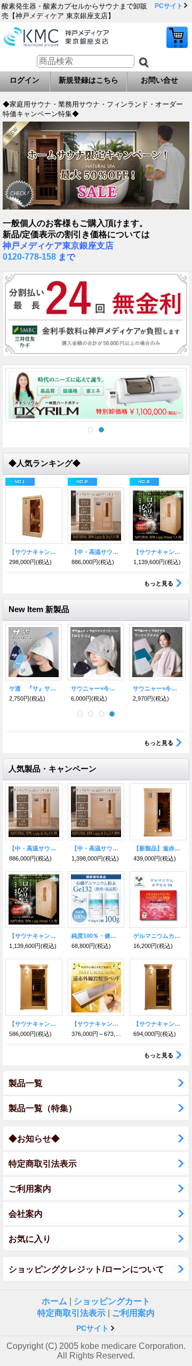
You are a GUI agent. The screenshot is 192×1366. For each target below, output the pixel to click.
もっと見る (158, 583)
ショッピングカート (177, 37)
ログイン (24, 80)
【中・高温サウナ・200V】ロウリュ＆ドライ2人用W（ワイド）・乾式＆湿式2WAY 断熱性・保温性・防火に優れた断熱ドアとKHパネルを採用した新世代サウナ (96, 848)
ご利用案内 (30, 1188)
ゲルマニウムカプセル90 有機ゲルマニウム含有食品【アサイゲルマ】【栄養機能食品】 (158, 936)
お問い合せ (159, 80)
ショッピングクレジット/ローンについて (86, 1269)
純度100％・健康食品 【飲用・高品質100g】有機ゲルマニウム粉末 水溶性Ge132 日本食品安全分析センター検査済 (96, 936)
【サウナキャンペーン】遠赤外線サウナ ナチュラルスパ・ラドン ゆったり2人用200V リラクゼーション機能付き (158, 1024)
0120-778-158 (29, 256)
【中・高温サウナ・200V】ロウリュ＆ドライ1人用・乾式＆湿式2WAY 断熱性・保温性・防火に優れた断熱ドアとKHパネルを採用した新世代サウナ (96, 552)
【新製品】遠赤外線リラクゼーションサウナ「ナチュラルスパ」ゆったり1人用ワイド (158, 848)
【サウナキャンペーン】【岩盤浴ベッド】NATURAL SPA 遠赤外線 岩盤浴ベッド (96, 1024)
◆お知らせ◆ (34, 1138)
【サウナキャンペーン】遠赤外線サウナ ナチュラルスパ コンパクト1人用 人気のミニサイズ (34, 552)
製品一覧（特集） (43, 1108)
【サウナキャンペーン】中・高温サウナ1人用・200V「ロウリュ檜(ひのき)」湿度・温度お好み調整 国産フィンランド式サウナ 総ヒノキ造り (158, 552)
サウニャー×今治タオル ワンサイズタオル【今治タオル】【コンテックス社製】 (157, 688)
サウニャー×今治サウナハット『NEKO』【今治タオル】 (95, 688)
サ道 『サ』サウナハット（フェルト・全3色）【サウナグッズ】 (33, 688)
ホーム (54, 1301)
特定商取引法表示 (43, 1163)
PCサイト (169, 6)
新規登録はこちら (88, 80)
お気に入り (30, 1238)
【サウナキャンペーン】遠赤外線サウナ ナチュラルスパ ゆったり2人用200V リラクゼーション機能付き (34, 1024)
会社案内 (26, 1213)
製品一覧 (26, 1083)
